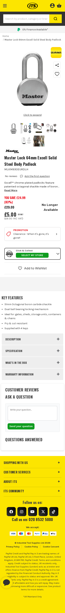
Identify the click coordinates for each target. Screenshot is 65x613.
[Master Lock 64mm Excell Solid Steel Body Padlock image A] (38, 141)
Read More (10, 190)
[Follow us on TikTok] (53, 511)
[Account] (52, 5)
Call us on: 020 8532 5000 (32, 519)
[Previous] (26, 110)
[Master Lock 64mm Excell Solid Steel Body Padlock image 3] (51, 128)
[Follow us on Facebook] (11, 511)
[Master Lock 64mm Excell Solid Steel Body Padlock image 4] (26, 141)
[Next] (38, 110)
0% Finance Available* (35, 29)
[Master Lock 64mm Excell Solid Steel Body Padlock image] (13, 128)
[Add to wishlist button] (57, 74)
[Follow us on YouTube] (32, 511)
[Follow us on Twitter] (43, 511)
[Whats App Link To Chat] (18, 580)
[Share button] (57, 65)
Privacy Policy (13, 546)
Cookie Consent (51, 546)
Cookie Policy (31, 546)
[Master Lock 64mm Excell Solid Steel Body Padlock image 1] (26, 128)
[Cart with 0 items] (59, 5)
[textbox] (32, 413)
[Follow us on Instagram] (21, 511)
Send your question (21, 426)
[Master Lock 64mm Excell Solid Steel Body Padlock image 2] (38, 128)
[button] (5, 5)
